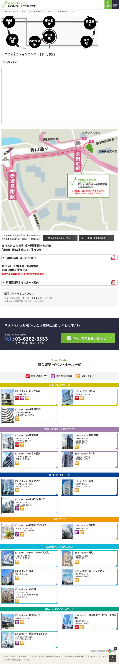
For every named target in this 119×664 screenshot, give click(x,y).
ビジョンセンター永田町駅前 (55, 11)
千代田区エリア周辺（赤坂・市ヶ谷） (31, 11)
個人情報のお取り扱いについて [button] (16, 660)
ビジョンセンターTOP (8, 11)
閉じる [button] (112, 658)
